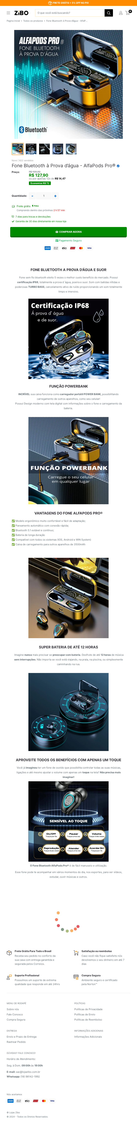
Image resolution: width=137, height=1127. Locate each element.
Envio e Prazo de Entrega (21, 1036)
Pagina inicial (13, 20)
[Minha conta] (120, 13)
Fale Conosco (15, 1014)
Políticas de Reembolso (88, 1019)
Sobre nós (13, 1009)
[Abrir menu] (8, 13)
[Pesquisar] (109, 13)
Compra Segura (16, 1019)
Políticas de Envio (84, 1014)
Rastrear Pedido (16, 1041)
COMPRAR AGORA (70, 231)
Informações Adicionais (88, 1036)
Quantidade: (19, 195)
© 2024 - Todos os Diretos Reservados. (27, 1116)
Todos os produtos (33, 20)
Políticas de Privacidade (88, 1009)
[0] (127, 13)
